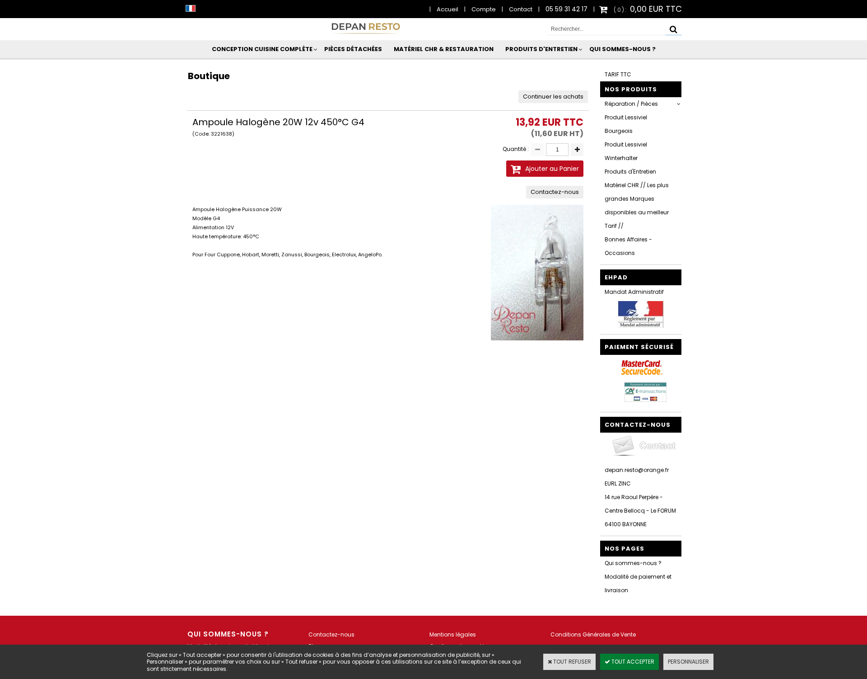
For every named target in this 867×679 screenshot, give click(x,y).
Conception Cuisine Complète (262, 49)
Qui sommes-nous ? (622, 49)
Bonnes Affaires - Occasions (628, 246)
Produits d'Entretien (541, 49)
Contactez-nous (331, 634)
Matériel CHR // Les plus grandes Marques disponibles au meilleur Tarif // (637, 205)
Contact (520, 9)
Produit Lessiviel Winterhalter (626, 151)
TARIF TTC (618, 74)
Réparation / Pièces (631, 104)
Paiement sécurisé (639, 347)
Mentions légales (452, 634)
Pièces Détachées (353, 49)
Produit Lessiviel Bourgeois (626, 124)
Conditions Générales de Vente (593, 634)
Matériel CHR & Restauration (444, 49)
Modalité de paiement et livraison (638, 583)
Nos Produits (631, 89)
